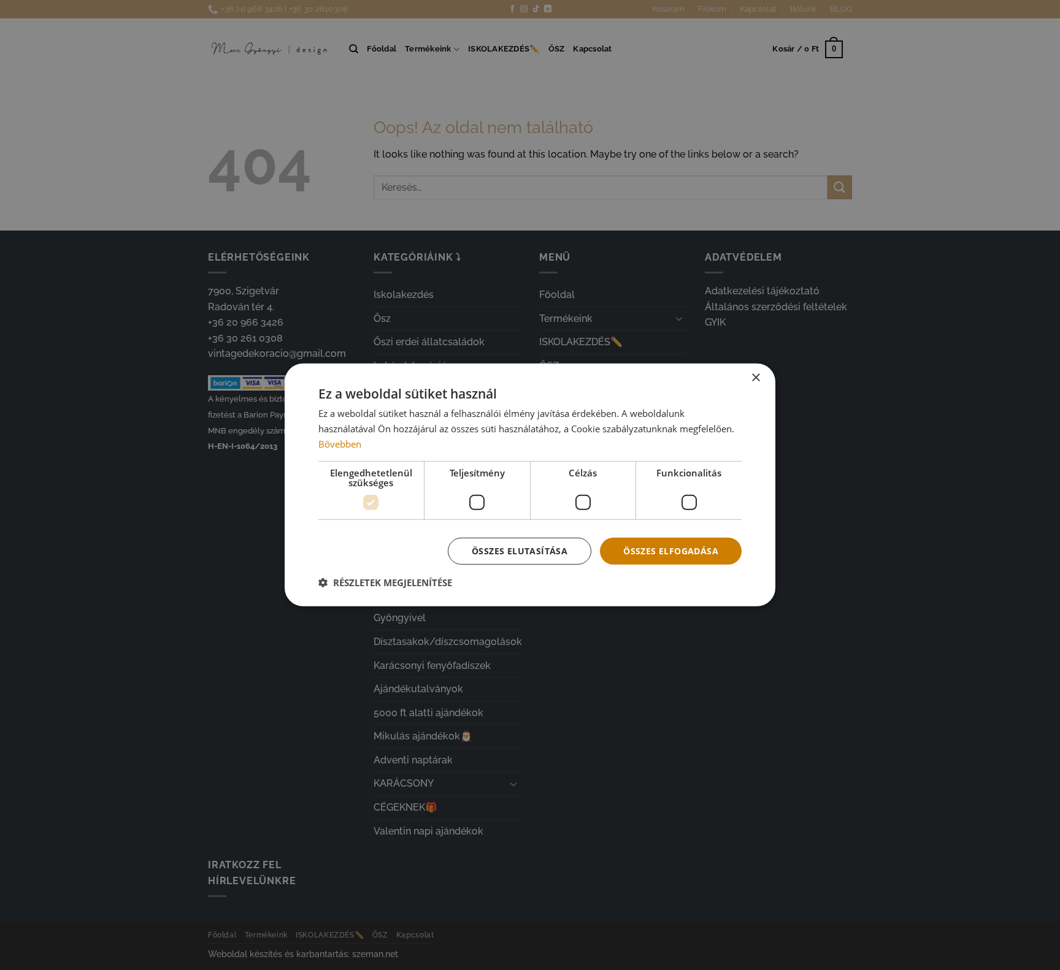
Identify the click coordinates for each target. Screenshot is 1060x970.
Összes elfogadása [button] (670, 550)
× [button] (755, 378)
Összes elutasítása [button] (519, 550)
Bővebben (339, 444)
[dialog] (530, 485)
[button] (385, 582)
